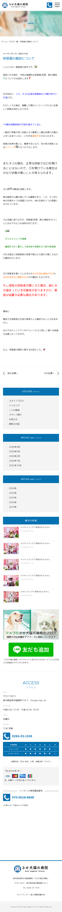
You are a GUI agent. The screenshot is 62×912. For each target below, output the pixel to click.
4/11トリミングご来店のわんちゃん (35, 559)
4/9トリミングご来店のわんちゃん (35, 591)
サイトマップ (22, 894)
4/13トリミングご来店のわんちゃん (35, 527)
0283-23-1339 (22, 736)
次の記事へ (49, 373)
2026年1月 (14, 460)
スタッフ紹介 (15, 414)
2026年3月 (14, 451)
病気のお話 (14, 423)
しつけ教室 (14, 410)
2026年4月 (14, 446)
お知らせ (13, 419)
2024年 (13, 497)
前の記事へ (13, 373)
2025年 (13, 492)
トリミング (14, 405)
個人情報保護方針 (38, 894)
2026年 (13, 488)
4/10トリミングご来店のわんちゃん (35, 575)
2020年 (13, 502)
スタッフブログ (16, 400)
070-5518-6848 (23, 797)
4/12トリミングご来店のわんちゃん (35, 543)
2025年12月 (15, 465)
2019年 (13, 506)
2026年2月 (14, 456)
